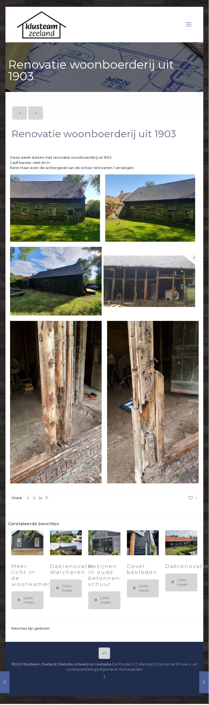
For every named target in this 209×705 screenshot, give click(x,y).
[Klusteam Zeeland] (41, 24)
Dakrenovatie (187, 566)
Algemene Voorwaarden (121, 669)
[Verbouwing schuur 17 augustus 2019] (204, 682)
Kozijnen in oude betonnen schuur (104, 575)
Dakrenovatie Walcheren (72, 569)
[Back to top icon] (104, 653)
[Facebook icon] (104, 677)
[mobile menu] (188, 24)
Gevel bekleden (142, 569)
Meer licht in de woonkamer (30, 575)
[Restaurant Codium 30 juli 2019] (5, 682)
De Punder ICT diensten (133, 664)
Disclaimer (166, 664)
